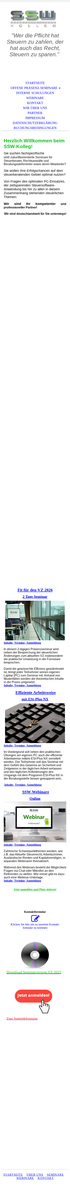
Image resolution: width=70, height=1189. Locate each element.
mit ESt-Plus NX (35, 699)
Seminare (55, 1174)
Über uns (35, 1174)
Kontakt (35, 103)
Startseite (35, 83)
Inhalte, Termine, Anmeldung (22, 642)
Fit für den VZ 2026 (35, 590)
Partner (35, 113)
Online (35, 798)
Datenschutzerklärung (35, 123)
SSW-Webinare (35, 792)
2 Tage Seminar (35, 596)
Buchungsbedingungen (35, 128)
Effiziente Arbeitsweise (35, 692)
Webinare (35, 98)
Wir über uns (35, 108)
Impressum (35, 118)
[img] (35, 20)
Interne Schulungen (35, 93)
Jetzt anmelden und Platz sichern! (35, 889)
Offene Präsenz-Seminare (34, 88)
